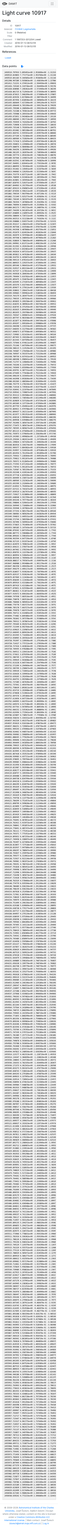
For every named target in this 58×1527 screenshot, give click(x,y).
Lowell (8, 57)
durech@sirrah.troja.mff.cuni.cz (25, 1523)
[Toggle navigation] (52, 3)
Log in (46, 1523)
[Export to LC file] (22, 66)
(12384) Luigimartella (25, 29)
